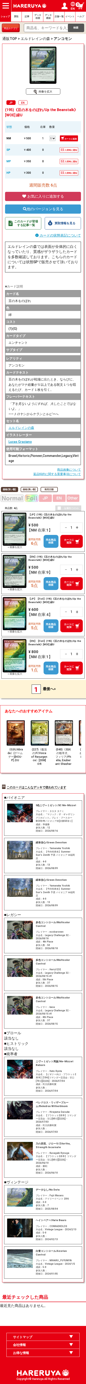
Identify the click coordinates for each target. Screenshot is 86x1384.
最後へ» (49, 689)
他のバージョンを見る (45, 209)
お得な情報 (21, 1353)
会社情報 (19, 1345)
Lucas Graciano (20, 442)
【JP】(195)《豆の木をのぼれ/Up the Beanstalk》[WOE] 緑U (50, 516)
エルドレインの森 (21, 428)
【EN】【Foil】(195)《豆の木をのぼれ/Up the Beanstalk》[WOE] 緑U (54, 643)
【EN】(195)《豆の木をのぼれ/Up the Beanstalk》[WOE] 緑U (50, 558)
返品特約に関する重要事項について (57, 474)
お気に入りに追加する (45, 196)
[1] (52, 138)
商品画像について (69, 469)
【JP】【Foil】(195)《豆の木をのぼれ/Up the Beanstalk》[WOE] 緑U (54, 600)
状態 (9, 127)
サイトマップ (22, 1337)
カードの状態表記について (60, 235)
